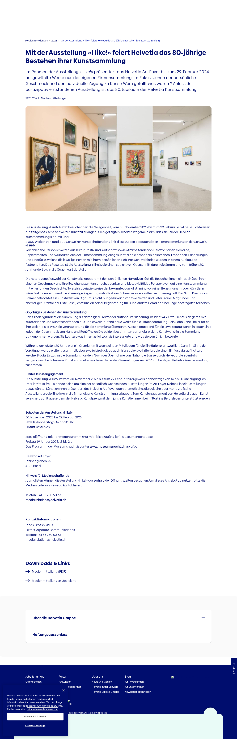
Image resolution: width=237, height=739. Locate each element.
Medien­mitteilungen (36, 40)
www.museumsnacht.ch (107, 446)
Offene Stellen (34, 681)
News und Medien (102, 681)
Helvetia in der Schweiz (105, 687)
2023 (54, 40)
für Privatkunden (134, 681)
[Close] (63, 690)
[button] (118, 618)
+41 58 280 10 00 (97, 713)
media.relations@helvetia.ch (46, 500)
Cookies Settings (35, 725)
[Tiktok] (69, 703)
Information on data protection (42, 709)
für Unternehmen (135, 687)
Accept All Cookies (35, 716)
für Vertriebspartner (70, 687)
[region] (35, 710)
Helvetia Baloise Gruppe (105, 692)
